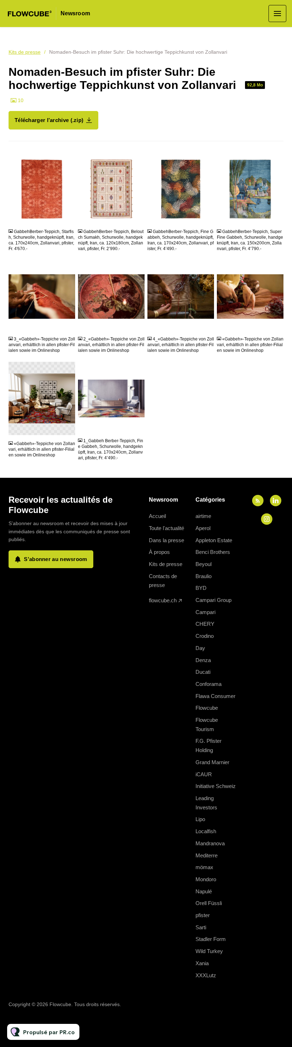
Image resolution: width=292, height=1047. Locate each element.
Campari (205, 612)
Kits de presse (25, 52)
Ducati (202, 672)
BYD (201, 588)
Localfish (205, 831)
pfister (202, 915)
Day (200, 648)
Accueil (157, 516)
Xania (202, 963)
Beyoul (203, 564)
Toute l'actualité (166, 528)
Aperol (202, 528)
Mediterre (206, 855)
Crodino (204, 636)
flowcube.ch (163, 600)
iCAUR (203, 774)
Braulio (203, 576)
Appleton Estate (213, 540)
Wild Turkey (209, 951)
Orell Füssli (208, 903)
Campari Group (213, 600)
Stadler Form (210, 939)
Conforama (208, 684)
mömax (204, 867)
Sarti (200, 927)
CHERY (204, 624)
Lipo (200, 819)
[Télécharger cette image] (66, 217)
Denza (203, 660)
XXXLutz (205, 975)
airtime (203, 516)
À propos (159, 552)
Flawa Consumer (215, 696)
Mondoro (205, 879)
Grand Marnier (212, 762)
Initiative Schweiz (215, 786)
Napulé (203, 891)
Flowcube (206, 708)
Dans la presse (166, 540)
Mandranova (210, 843)
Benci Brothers (212, 552)
